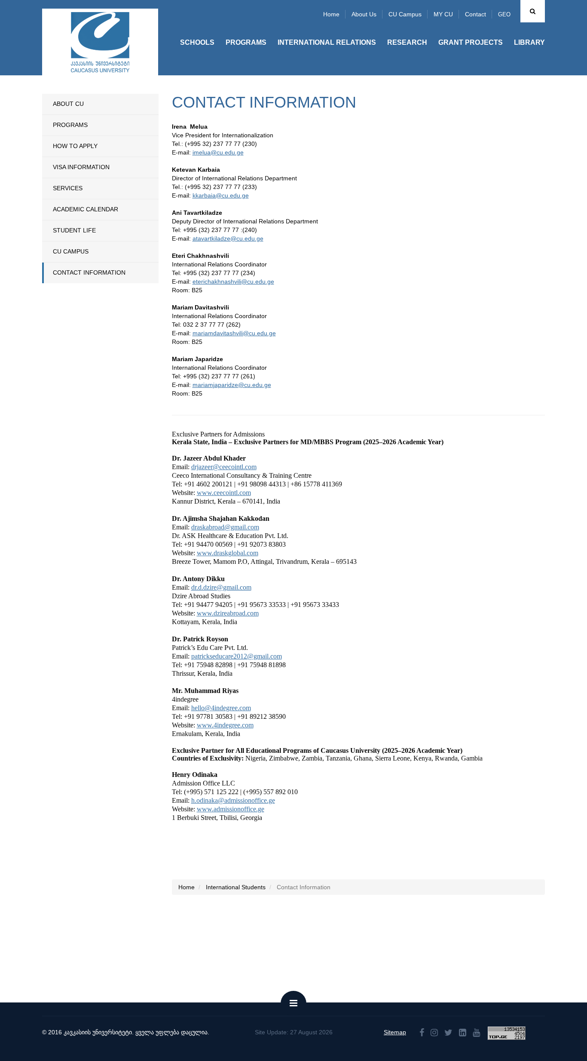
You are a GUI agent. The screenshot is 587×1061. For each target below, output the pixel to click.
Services (68, 188)
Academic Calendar (85, 209)
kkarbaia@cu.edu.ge (221, 195)
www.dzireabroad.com (228, 613)
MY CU (443, 14)
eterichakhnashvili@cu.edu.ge (233, 281)
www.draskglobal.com (227, 553)
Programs (246, 42)
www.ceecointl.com (224, 492)
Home (331, 14)
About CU (68, 103)
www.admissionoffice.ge (230, 809)
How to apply (75, 145)
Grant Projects (470, 42)
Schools (197, 42)
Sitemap (395, 1032)
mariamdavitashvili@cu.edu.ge (234, 333)
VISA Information (81, 167)
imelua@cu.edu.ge (218, 152)
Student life (74, 230)
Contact (475, 14)
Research (407, 42)
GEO (504, 14)
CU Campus (405, 14)
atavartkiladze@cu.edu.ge (228, 238)
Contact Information (89, 272)
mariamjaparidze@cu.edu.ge (232, 384)
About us (364, 14)
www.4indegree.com (225, 725)
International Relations (327, 42)
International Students (236, 887)
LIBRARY (529, 42)
